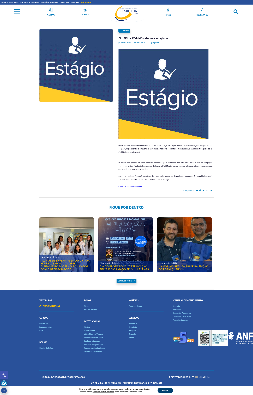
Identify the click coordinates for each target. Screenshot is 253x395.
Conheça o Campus (92, 341)
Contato (176, 306)
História (87, 327)
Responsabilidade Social (94, 337)
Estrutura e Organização (93, 344)
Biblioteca (133, 323)
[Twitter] (203, 190)
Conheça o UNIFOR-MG (9, 2)
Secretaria (133, 327)
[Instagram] (210, 190)
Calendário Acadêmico (49, 2)
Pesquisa (132, 330)
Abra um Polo (86, 2)
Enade (131, 337)
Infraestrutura (89, 330)
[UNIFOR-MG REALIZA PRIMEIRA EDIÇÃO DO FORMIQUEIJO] (184, 244)
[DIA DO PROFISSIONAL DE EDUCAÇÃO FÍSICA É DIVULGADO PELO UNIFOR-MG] (125, 244)
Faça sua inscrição (51, 306)
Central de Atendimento (29, 2)
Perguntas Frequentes (182, 313)
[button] (4, 375)
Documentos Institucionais (94, 348)
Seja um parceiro (90, 309)
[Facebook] (200, 190)
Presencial (43, 323)
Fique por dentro (135, 306)
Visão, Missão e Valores (93, 334)
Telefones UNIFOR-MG (182, 316)
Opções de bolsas (46, 348)
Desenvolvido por (179, 377)
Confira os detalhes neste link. (130, 186)
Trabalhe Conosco (180, 320)
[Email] (196, 190)
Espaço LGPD (64, 2)
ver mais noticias (125, 280)
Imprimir (155, 43)
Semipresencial (45, 327)
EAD (41, 330)
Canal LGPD (75, 2)
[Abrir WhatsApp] (245, 387)
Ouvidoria (177, 309)
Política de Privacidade (93, 351)
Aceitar (165, 390)
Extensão (132, 334)
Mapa (86, 306)
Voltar (126, 30)
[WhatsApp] (207, 190)
